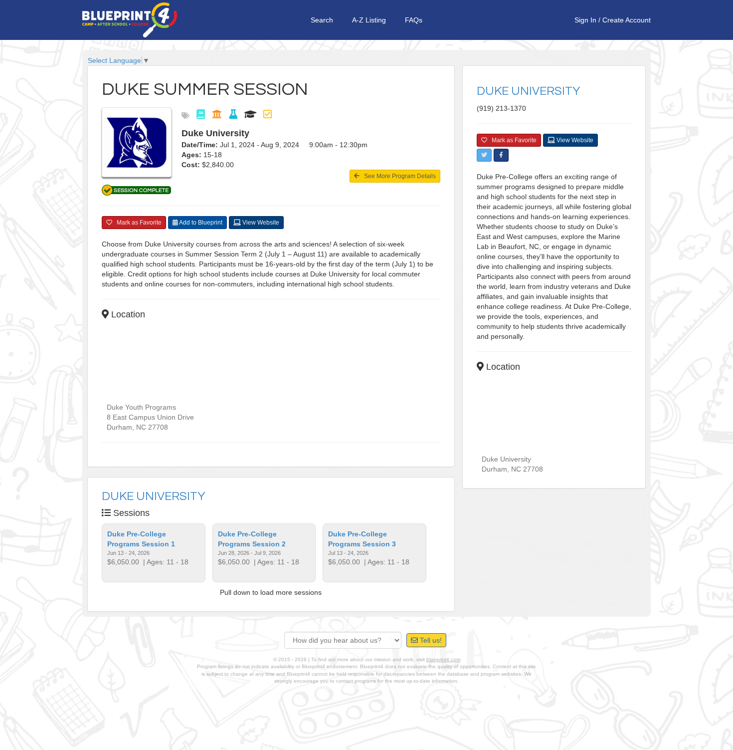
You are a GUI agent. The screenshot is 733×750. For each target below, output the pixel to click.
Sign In (585, 20)
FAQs (413, 20)
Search (322, 20)
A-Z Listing (369, 20)
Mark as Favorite (137, 222)
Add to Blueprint (200, 222)
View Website (260, 222)
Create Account (626, 20)
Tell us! (430, 640)
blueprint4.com (443, 659)
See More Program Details (398, 176)
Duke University (153, 496)
